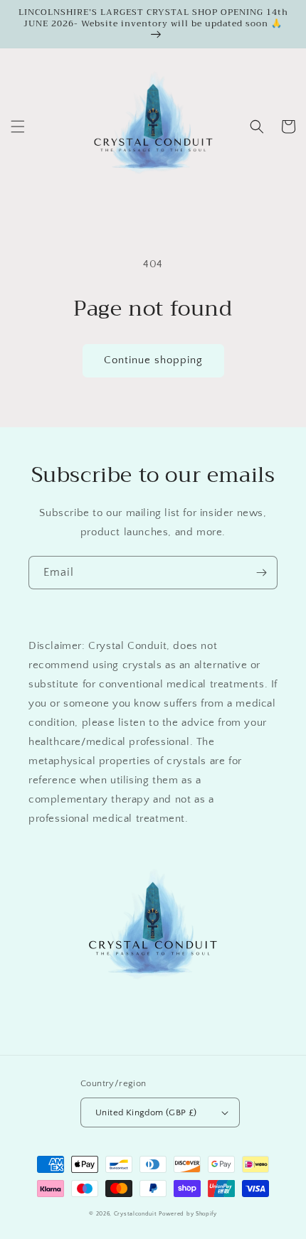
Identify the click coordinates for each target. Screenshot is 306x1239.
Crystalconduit (135, 1214)
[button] (17, 126)
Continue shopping (153, 360)
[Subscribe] (261, 572)
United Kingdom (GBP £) (146, 1112)
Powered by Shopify (188, 1214)
